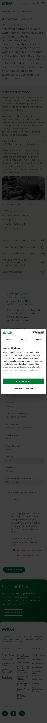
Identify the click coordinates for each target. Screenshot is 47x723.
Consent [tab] (8, 339)
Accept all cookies (23, 381)
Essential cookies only (23, 389)
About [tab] (38, 339)
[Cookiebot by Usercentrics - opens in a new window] (33, 332)
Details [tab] (23, 339)
